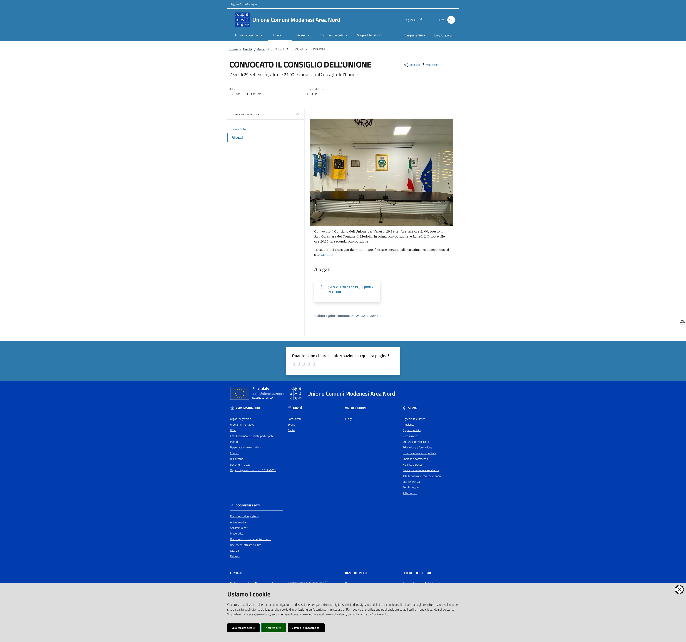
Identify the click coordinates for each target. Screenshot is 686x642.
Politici (234, 441)
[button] (451, 20)
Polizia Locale (411, 487)
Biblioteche (236, 459)
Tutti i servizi (410, 493)
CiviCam (327, 255)
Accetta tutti (273, 628)
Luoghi (349, 419)
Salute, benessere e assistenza (421, 470)
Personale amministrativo (245, 447)
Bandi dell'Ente (356, 573)
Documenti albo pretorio (244, 516)
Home (233, 49)
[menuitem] (249, 35)
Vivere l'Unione (356, 408)
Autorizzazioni (411, 436)
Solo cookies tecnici (243, 628)
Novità (247, 49)
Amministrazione (248, 408)
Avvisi (261, 49)
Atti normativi (238, 522)
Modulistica (236, 533)
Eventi (291, 424)
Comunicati (294, 419)
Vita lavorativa (411, 481)
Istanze (234, 550)
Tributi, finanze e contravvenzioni (422, 476)
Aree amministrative (242, 424)
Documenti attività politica (245, 545)
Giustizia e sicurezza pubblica (419, 453)
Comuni (234, 453)
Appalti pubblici (412, 430)
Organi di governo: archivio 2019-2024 (253, 470)
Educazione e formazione (417, 447)
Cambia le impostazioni (306, 628)
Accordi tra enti (239, 528)
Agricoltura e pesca (414, 419)
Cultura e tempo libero (416, 441)
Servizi (413, 408)
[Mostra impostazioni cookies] (682, 321)
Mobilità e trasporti (414, 464)
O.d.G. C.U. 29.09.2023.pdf (350, 289)
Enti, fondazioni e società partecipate (252, 436)
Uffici (233, 430)
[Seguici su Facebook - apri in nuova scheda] (419, 20)
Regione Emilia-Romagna (243, 4)
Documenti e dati (240, 464)
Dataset (235, 556)
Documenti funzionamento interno (250, 539)
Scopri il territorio (417, 573)
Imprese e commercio (415, 459)
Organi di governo (240, 419)
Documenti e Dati (248, 505)
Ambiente (408, 424)
